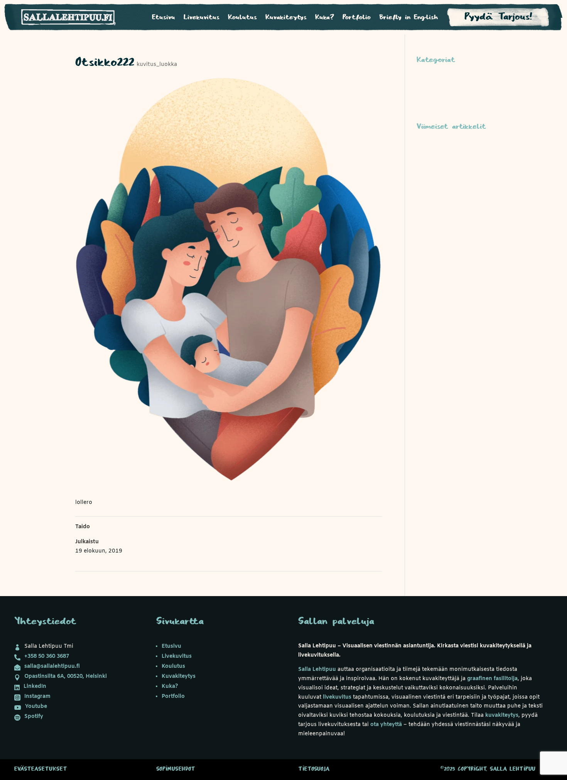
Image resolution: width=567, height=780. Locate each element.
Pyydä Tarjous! (498, 17)
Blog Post (429, 183)
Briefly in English (408, 17)
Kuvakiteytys (286, 17)
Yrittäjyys (429, 107)
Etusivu (163, 17)
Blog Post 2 (432, 171)
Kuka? (324, 17)
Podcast (427, 83)
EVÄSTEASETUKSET (40, 769)
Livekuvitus (201, 17)
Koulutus (242, 17)
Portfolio (357, 17)
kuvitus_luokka (157, 64)
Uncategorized (436, 95)
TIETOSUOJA (313, 769)
